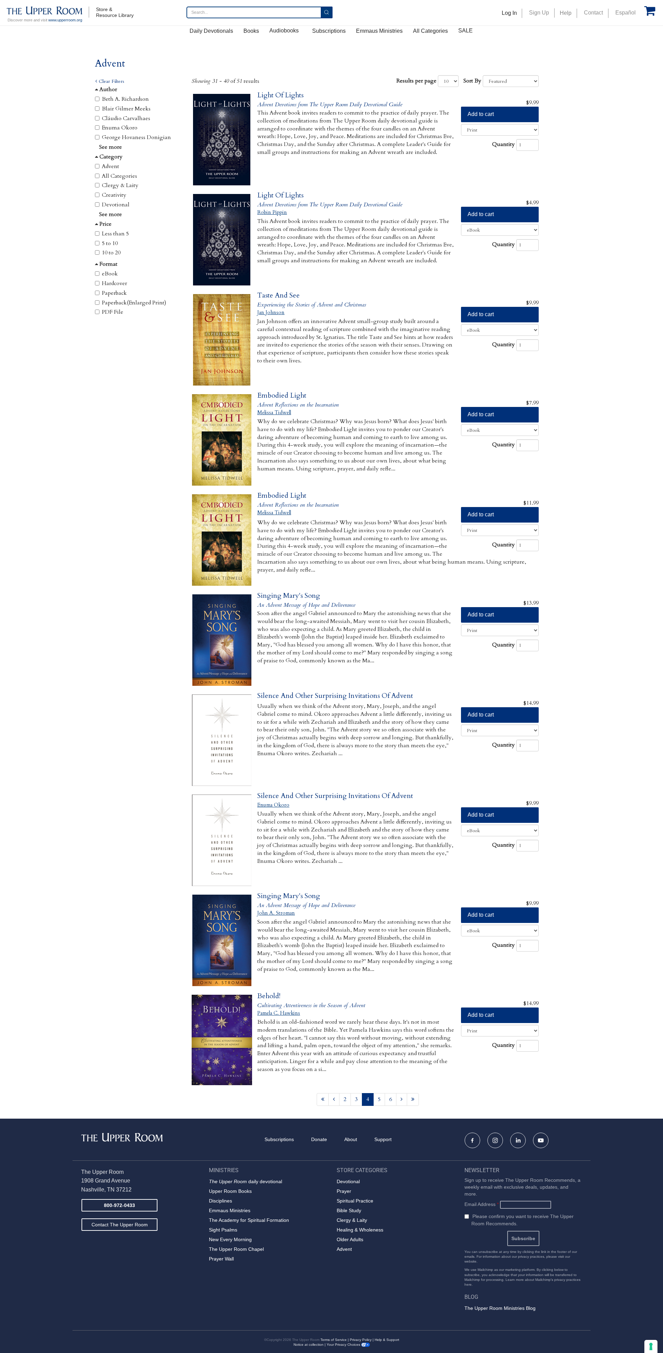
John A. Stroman (276, 912)
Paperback (114, 293)
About (350, 1139)
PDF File (112, 312)
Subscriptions (329, 31)
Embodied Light (281, 395)
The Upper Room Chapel (236, 1249)
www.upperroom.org (65, 20)
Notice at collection (309, 1344)
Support (383, 1139)
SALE (465, 30)
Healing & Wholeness (360, 1230)
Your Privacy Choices (344, 1344)
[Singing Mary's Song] (222, 640)
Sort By (472, 81)
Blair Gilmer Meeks (126, 109)
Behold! (268, 996)
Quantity (503, 144)
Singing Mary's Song (288, 595)
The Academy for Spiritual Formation (249, 1220)
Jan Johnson (271, 312)
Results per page (416, 81)
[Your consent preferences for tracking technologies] (650, 1346)
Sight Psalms (223, 1230)
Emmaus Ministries (379, 31)
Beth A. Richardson (125, 99)
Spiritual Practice (355, 1201)
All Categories (430, 31)
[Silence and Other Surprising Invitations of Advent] (222, 740)
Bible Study (349, 1210)
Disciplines (220, 1201)
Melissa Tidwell (274, 412)
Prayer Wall (221, 1259)
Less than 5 (115, 233)
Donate (319, 1139)
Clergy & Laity (120, 185)
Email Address (481, 1204)
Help (565, 13)
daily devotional (245, 1181)
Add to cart (481, 114)
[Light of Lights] (222, 139)
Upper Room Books (230, 1191)
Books (251, 31)
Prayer (344, 1191)
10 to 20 (111, 252)
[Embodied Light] (222, 440)
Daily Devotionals (211, 31)
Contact (593, 13)
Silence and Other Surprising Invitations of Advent (335, 695)
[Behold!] (222, 1040)
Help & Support (387, 1340)
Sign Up (539, 13)
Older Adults (350, 1239)
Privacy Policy (361, 1340)
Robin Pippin (272, 212)
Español (625, 13)
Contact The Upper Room (120, 1224)
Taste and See (278, 295)
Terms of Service (333, 1340)
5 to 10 (110, 243)
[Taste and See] (222, 340)
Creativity (114, 195)
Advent (110, 166)
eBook (110, 274)
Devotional (115, 204)
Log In (509, 13)
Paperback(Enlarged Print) (134, 302)
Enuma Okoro (119, 128)
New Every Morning (230, 1239)
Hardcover (114, 283)
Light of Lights (280, 95)
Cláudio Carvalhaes (126, 118)
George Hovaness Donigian (136, 137)
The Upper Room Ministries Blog (500, 1308)
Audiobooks (284, 30)
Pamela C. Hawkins (278, 1013)
